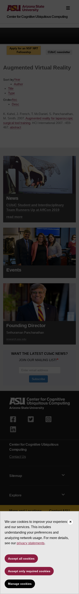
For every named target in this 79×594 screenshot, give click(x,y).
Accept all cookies (21, 558)
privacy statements (30, 543)
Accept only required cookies (29, 571)
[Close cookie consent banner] (70, 522)
